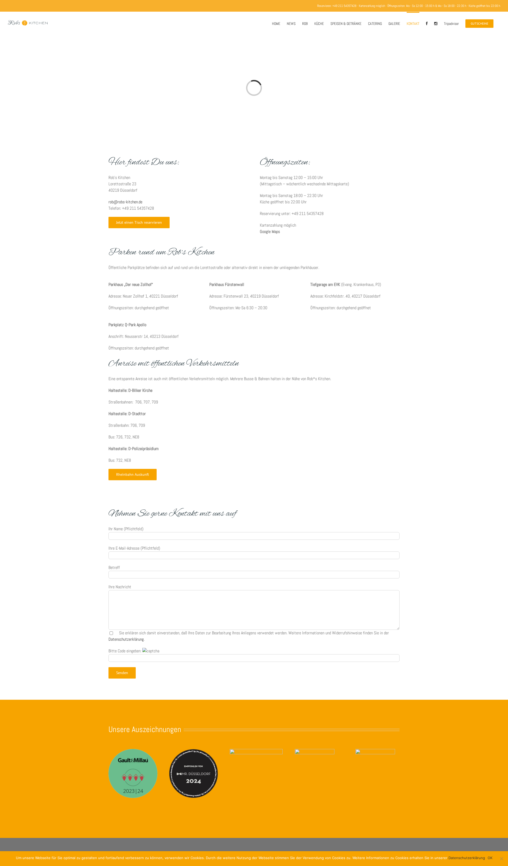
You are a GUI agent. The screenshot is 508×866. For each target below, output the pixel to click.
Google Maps (270, 231)
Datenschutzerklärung (466, 858)
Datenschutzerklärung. (126, 639)
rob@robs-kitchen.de (125, 202)
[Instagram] (435, 23)
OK (490, 858)
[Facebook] (427, 23)
